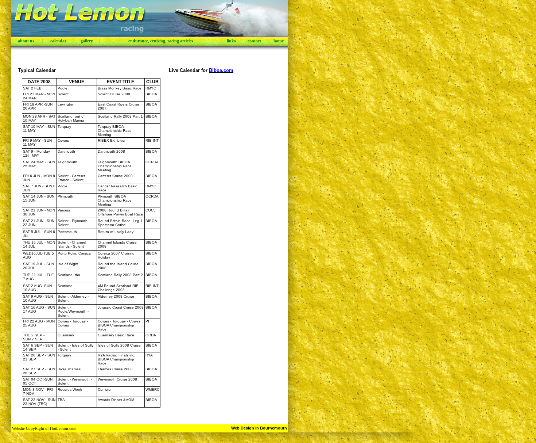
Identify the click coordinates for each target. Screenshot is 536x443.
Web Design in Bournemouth (259, 428)
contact (254, 40)
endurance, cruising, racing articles (160, 40)
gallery (87, 40)
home (278, 40)
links (231, 40)
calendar (58, 40)
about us (26, 40)
